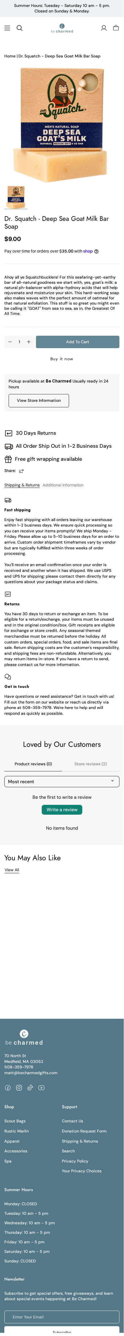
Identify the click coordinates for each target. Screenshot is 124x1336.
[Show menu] (7, 28)
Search (68, 1151)
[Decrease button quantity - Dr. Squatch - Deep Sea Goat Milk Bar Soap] (10, 341)
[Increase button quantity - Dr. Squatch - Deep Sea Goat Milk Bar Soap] (28, 341)
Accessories (15, 1151)
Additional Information (63, 485)
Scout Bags (15, 1121)
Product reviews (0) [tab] (33, 763)
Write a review (62, 810)
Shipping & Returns (22, 485)
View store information (39, 400)
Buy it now (62, 358)
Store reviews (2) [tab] (91, 763)
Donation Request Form (84, 1131)
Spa (8, 1161)
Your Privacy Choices (82, 1170)
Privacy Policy (75, 1161)
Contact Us (72, 1121)
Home (10, 56)
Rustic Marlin (16, 1131)
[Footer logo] (23, 1037)
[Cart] (116, 28)
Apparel (11, 1141)
